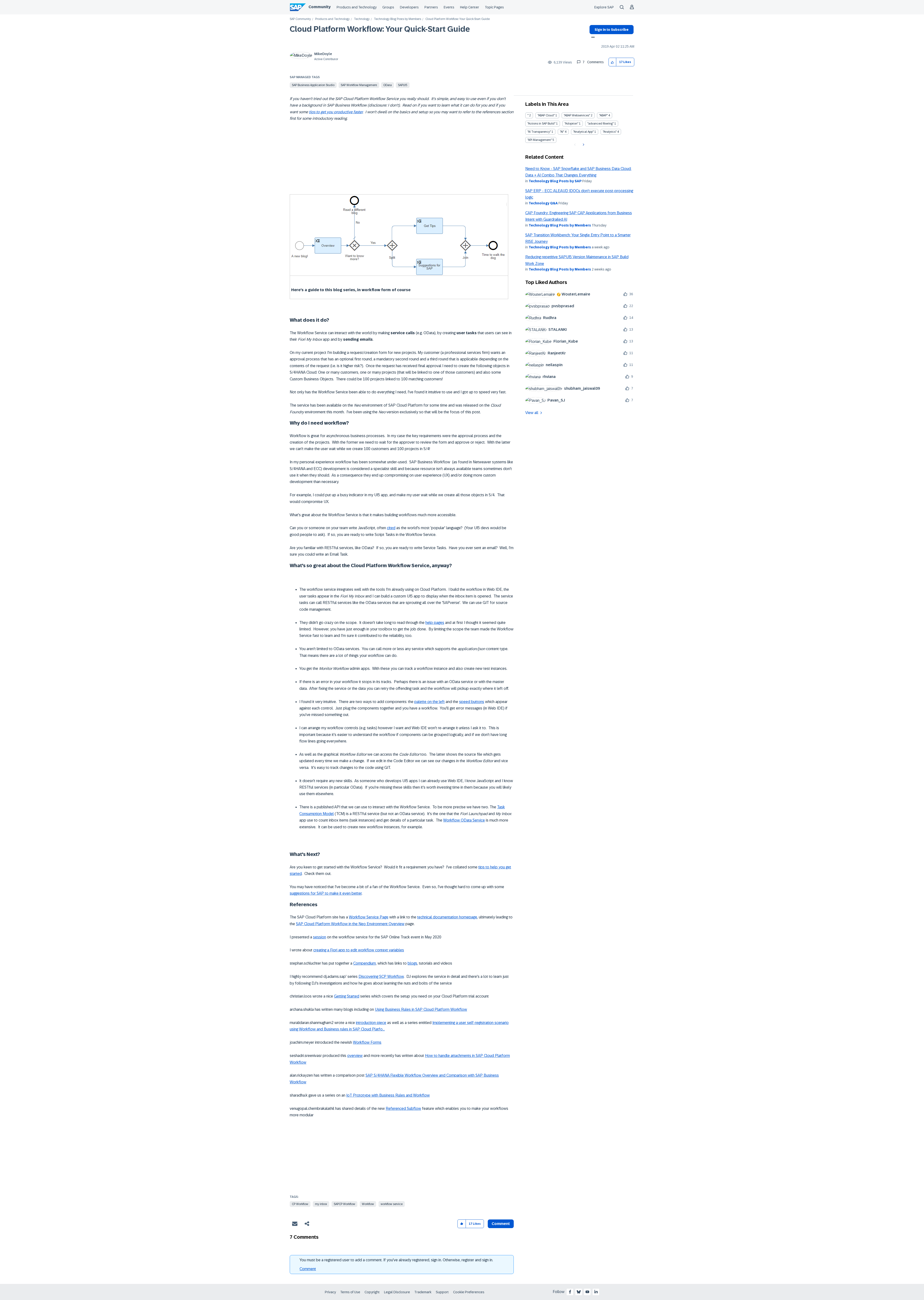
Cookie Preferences (468, 1292)
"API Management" (539, 140)
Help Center (469, 7)
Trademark (422, 1292)
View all (531, 413)
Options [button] (592, 37)
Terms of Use (350, 1292)
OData (387, 85)
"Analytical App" (583, 131)
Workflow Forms (367, 1042)
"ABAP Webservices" (577, 115)
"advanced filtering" (600, 123)
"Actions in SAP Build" (541, 123)
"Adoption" (571, 123)
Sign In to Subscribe (612, 29)
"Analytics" (609, 131)
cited (391, 528)
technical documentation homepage (447, 917)
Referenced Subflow (403, 1108)
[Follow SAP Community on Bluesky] (579, 1292)
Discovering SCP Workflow (381, 976)
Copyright (372, 1292)
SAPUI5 (402, 85)
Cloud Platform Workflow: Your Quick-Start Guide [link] (457, 19)
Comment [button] (501, 1224)
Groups (388, 7)
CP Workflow (300, 1204)
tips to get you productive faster (336, 112)
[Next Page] (583, 145)
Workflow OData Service (464, 820)
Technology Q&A (543, 203)
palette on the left (429, 702)
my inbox (321, 1204)
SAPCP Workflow (344, 1204)
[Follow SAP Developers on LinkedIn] (596, 1292)
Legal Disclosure (397, 1292)
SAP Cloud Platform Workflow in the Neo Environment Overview (350, 924)
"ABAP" (603, 115)
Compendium (364, 963)
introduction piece (371, 1023)
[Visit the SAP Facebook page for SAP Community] (570, 1292)
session (319, 937)
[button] (612, 62)
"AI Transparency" (539, 131)
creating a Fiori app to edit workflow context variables (358, 950)
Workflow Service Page (368, 917)
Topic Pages (494, 7)
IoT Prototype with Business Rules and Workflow (388, 1095)
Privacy (330, 1292)
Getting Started (346, 996)
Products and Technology (357, 7)
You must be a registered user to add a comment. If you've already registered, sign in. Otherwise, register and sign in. (396, 1260)
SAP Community (300, 19)
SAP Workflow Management (359, 85)
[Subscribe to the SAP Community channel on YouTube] (587, 1292)
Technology (362, 19)
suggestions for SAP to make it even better (326, 893)
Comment (308, 1269)
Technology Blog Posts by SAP (555, 181)
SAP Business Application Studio (313, 85)
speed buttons (471, 702)
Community (319, 7)
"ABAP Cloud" (546, 115)
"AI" (562, 131)
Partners (431, 7)
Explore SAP (604, 7)
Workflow (368, 1204)
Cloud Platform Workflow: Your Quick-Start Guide (380, 29)
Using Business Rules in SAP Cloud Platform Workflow (421, 1009)
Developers (409, 7)
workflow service (392, 1204)
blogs (412, 963)
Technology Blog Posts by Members (397, 19)
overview (355, 1056)
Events (449, 7)
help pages (434, 623)
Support (442, 1292)
